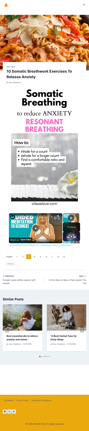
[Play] (71, 236)
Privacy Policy (22, 400)
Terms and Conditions (41, 400)
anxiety (11, 264)
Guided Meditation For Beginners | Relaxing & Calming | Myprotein (35, 217)
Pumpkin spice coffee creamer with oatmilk (19, 279)
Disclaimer (9, 400)
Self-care (10, 67)
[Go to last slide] (7, 329)
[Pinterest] (5, 412)
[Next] (82, 329)
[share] (58, 216)
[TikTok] (14, 412)
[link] (12, 217)
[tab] (39, 356)
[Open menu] (84, 4)
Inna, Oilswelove (15, 82)
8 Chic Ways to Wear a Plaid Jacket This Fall (67, 279)
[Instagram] (9, 412)
